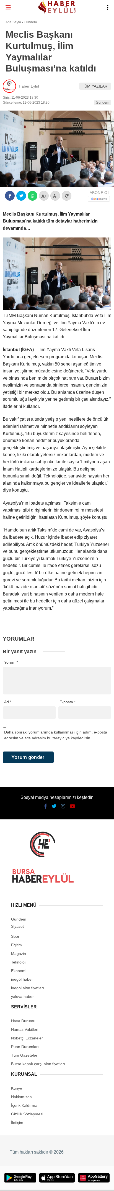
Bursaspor (19, 57)
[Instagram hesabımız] (54, 1182)
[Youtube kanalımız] (72, 1182)
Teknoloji (18, 90)
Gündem (16, 68)
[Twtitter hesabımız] (36, 1182)
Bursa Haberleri (25, 46)
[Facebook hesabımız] (19, 1182)
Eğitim (14, 79)
